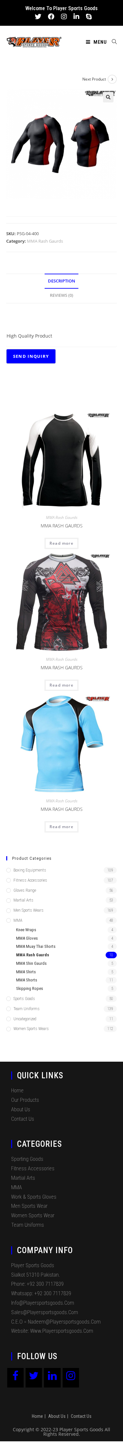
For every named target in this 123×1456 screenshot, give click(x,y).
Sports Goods (24, 998)
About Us (20, 1109)
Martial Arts (23, 900)
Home (17, 1090)
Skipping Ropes (29, 988)
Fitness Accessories (30, 880)
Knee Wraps (26, 929)
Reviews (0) (61, 295)
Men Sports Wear (29, 1206)
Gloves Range (24, 890)
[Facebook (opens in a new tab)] (51, 16)
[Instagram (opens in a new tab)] (64, 16)
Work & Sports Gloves (33, 1197)
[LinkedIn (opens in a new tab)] (76, 16)
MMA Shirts (26, 971)
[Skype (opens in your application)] (87, 16)
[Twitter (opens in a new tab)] (38, 16)
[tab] (61, 281)
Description (61, 281)
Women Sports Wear (32, 1215)
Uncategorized (24, 1018)
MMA (17, 920)
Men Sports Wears (28, 910)
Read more (61, 543)
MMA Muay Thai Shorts (35, 946)
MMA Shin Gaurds (31, 963)
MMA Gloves (27, 938)
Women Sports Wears (31, 1028)
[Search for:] (112, 42)
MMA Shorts (26, 980)
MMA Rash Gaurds (45, 241)
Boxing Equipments (29, 870)
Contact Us (22, 1119)
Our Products (25, 1100)
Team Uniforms (26, 1008)
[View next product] (112, 79)
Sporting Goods (27, 1159)
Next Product (94, 79)
